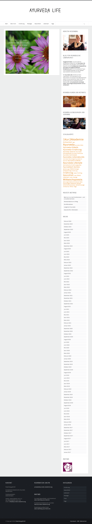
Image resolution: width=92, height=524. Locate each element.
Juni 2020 (66, 345)
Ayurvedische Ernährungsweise (72, 165)
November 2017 (68, 430)
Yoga (52, 23)
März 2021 (67, 320)
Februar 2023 (67, 262)
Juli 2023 (66, 251)
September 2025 (68, 229)
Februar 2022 (67, 290)
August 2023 (67, 248)
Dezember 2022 (68, 268)
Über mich (13, 23)
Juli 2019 (66, 375)
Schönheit (66, 185)
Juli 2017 (66, 441)
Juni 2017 (66, 444)
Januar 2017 (67, 452)
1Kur (66, 139)
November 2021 (68, 298)
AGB (78, 521)
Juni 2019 (66, 378)
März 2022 (67, 287)
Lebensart (46, 23)
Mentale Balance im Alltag (71, 201)
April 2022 (67, 284)
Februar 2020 (67, 356)
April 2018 (67, 416)
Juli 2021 (66, 309)
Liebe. (71, 177)
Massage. (75, 177)
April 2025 (67, 240)
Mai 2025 (66, 238)
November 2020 (68, 331)
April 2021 (67, 317)
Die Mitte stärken (68, 204)
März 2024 (67, 243)
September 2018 (68, 403)
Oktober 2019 (67, 367)
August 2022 (67, 273)
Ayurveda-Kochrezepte (70, 155)
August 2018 (67, 405)
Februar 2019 (67, 389)
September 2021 (68, 303)
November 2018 (68, 397)
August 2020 (67, 339)
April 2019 (67, 383)
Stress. (71, 186)
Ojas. (81, 182)
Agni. (74, 142)
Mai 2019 (66, 381)
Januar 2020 (67, 359)
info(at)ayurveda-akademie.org (17, 501)
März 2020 (67, 353)
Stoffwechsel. (66, 186)
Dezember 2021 (68, 295)
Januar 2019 (67, 392)
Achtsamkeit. (67, 142)
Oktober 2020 (67, 334)
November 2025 (68, 224)
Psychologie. (66, 183)
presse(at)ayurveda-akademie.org (43, 487)
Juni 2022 (66, 279)
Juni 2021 (66, 312)
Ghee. (75, 175)
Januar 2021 (67, 326)
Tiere (65, 498)
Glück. (79, 175)
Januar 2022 (67, 293)
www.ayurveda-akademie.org (42, 504)
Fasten (75, 173)
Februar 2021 (67, 323)
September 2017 (68, 436)
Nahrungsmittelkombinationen (71, 182)
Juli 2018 (66, 408)
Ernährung (21, 23)
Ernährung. (68, 173)
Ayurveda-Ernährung (72, 150)
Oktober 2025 (67, 227)
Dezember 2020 (68, 328)
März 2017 (67, 447)
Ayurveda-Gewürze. (69, 152)
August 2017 (67, 438)
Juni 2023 (66, 254)
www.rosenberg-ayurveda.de (42, 500)
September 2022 (68, 271)
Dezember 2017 (68, 427)
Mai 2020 (66, 347)
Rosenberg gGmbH (20, 521)
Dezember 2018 (68, 394)
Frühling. (79, 173)
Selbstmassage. (80, 185)
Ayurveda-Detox (79, 145)
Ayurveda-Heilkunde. (77, 153)
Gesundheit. (68, 175)
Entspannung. (67, 171)
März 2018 (67, 419)
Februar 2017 (67, 449)
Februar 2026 (67, 221)
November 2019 (68, 364)
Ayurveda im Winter (74, 161)
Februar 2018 (67, 422)
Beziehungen (66, 169)
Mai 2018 (66, 414)
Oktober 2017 (67, 433)
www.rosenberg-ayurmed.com (42, 509)
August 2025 (67, 232)
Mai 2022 (66, 282)
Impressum (73, 521)
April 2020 (67, 350)
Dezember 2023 (68, 246)
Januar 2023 (67, 265)
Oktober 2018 (67, 400)
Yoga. (75, 186)
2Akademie (76, 139)
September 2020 (68, 337)
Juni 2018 (66, 411)
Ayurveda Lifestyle (72, 163)
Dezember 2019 (68, 361)
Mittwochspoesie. (73, 179)
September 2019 (68, 370)
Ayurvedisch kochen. (71, 167)
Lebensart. (66, 177)
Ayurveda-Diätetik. (70, 147)
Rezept (79, 183)
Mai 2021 (66, 315)
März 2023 (67, 259)
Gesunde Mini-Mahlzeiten (71, 210)
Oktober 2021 (67, 301)
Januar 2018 (67, 425)
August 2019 (67, 372)
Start (6, 23)
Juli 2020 (66, 342)
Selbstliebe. (72, 185)
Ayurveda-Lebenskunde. (74, 157)
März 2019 (67, 386)
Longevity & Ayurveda (69, 207)
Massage (29, 23)
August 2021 (67, 306)
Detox (72, 169)
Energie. (76, 169)
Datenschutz (83, 521)
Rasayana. (74, 183)
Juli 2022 (66, 276)
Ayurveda (68, 144)
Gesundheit (38, 23)
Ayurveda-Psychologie (69, 159)
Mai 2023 (66, 257)
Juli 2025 (66, 235)
